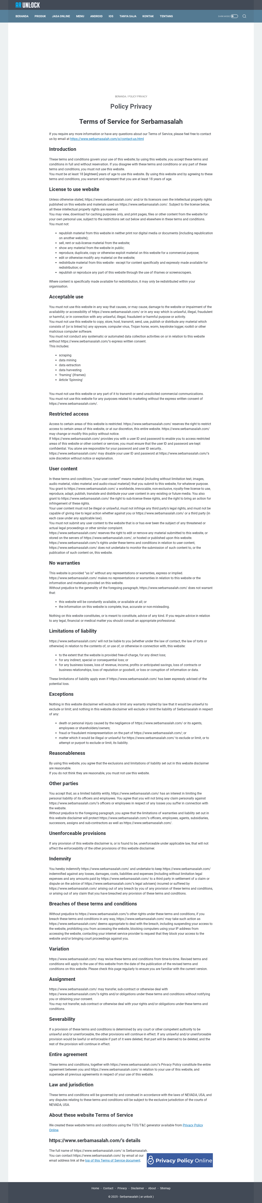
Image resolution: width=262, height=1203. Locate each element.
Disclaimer (137, 1188)
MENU (80, 16)
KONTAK (148, 16)
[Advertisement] (131, 58)
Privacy (122, 1188)
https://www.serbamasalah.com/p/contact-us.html (107, 139)
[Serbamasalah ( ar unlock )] (30, 5)
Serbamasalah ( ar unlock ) (137, 1196)
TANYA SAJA (128, 16)
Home (95, 1188)
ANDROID (96, 16)
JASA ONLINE (61, 16)
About (152, 1188)
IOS (111, 16)
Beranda (22, 16)
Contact (108, 1188)
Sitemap (165, 1188)
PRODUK (40, 16)
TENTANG (166, 16)
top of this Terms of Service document (112, 1160)
